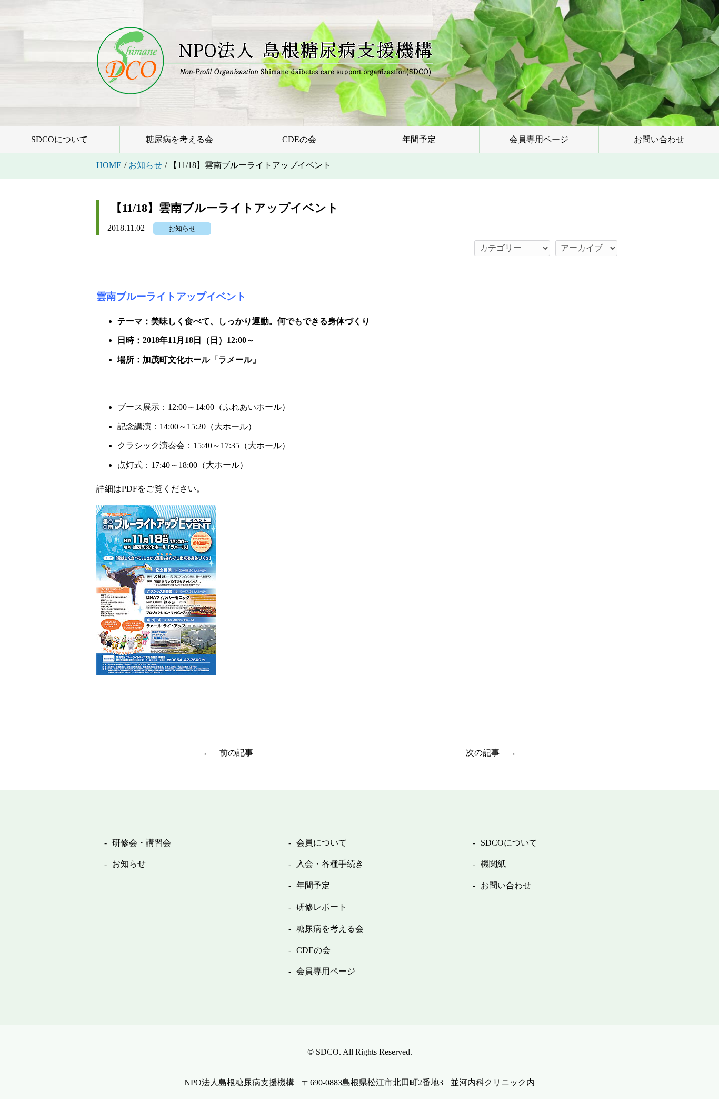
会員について (321, 842)
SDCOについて (59, 139)
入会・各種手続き (330, 863)
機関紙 (493, 863)
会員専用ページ (539, 139)
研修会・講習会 (141, 842)
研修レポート (321, 906)
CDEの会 (299, 139)
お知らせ (182, 228)
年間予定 (419, 139)
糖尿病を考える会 (179, 139)
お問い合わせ (659, 139)
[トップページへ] (264, 60)
